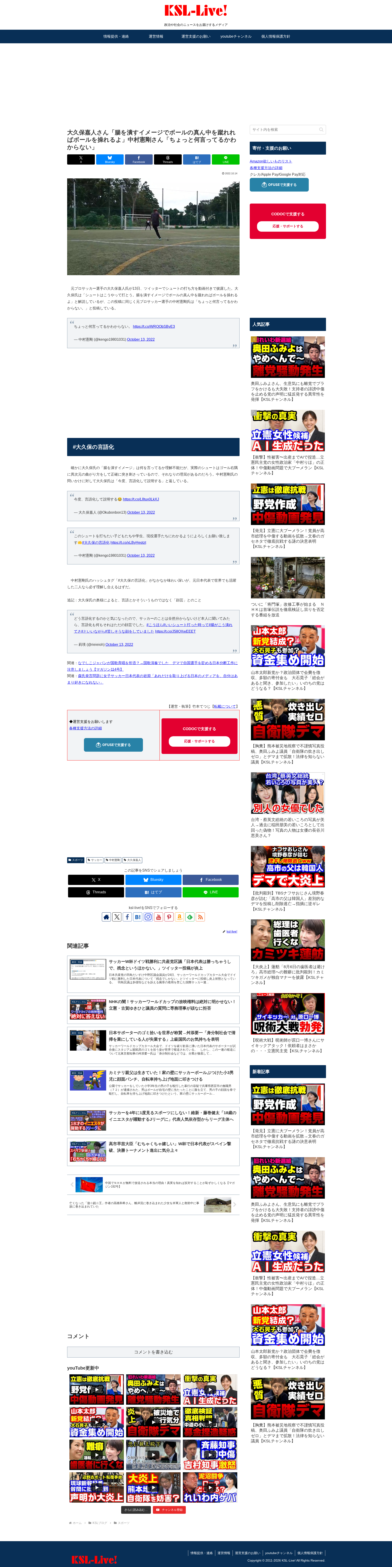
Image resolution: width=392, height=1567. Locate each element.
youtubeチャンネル (279, 1553)
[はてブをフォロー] (137, 916)
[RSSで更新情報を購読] (200, 916)
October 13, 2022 (141, 339)
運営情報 (224, 1553)
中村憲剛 (114, 860)
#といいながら (93, 631)
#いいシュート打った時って (186, 625)
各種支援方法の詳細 (85, 728)
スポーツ (77, 860)
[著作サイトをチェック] (106, 916)
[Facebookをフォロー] (127, 916)
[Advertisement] (196, 78)
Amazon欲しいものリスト (271, 161)
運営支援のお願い (247, 1553)
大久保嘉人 (134, 860)
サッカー (96, 860)
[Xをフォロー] (116, 916)
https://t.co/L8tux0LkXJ (141, 499)
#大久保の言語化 (96, 542)
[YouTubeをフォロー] (158, 916)
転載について (225, 706)
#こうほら (155, 625)
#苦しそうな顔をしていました (129, 631)
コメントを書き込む (153, 1352)
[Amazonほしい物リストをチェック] (179, 916)
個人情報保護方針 (310, 1553)
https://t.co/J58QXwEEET (175, 631)
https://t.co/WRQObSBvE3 (154, 326)
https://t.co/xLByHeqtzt (128, 542)
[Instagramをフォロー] (148, 916)
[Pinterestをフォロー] (169, 916)
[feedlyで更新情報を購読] (189, 916)
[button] (321, 129)
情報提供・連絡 (202, 1553)
